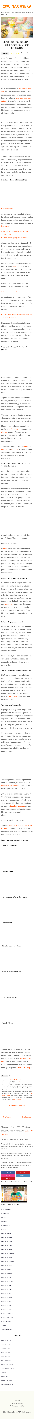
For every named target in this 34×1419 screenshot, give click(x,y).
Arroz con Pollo (5, 1356)
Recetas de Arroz (6, 1233)
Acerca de (4, 1076)
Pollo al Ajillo (4, 1376)
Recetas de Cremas (6, 1249)
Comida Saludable (6, 1209)
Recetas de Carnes (6, 1245)
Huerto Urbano (5, 1225)
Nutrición (3, 1229)
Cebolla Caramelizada (7, 1364)
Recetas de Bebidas (17, 1106)
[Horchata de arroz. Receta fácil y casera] (16, 917)
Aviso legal (17, 1400)
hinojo (5, 548)
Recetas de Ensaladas (7, 1253)
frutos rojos (5, 226)
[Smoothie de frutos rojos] (16, 1018)
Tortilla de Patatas (6, 1348)
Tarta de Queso (5, 1344)
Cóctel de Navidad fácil (9, 846)
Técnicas (3, 1325)
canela (26, 446)
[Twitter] (30, 1080)
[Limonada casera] (16, 892)
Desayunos (4, 1217)
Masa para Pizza (6, 1352)
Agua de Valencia (7, 1023)
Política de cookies (17, 1403)
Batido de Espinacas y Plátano (11, 971)
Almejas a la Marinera (7, 1384)
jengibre (4, 449)
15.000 (8, 1178)
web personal (17, 1099)
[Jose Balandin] (5, 1086)
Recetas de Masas (6, 1273)
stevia (15, 696)
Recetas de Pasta (6, 1277)
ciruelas (4, 432)
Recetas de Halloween (7, 1261)
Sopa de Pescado (6, 1360)
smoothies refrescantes (10, 786)
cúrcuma (14, 449)
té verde (15, 266)
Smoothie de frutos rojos (9, 997)
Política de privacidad (17, 1406)
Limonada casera (7, 871)
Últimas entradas (13, 1076)
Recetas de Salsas (6, 1297)
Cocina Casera (19, 1081)
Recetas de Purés (6, 1293)
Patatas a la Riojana (6, 1380)
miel (9, 696)
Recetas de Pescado (7, 1281)
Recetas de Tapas (6, 1305)
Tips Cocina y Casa (6, 1329)
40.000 (22, 1175)
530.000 (8, 1175)
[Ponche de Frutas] (16, 940)
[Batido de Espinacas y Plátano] (16, 992)
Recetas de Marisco (6, 1269)
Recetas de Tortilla (6, 1309)
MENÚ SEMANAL (6, 1340)
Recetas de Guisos (6, 1257)
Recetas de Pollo (6, 1285)
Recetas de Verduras (7, 1313)
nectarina (8, 604)
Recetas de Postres (6, 1289)
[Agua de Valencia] (16, 1043)
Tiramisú (3, 1372)
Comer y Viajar (5, 1213)
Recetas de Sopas (6, 1301)
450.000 (22, 1172)
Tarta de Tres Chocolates (8, 1368)
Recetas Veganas (6, 1321)
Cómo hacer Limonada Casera (11, 946)
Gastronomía (5, 1221)
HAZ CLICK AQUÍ (25, 1068)
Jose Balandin (15, 1080)
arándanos (14, 429)
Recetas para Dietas (7, 1317)
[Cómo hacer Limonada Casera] (16, 966)
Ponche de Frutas (7, 922)
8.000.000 (8, 1172)
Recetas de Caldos (6, 1241)
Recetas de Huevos (6, 1265)
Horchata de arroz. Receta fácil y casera (14, 897)
